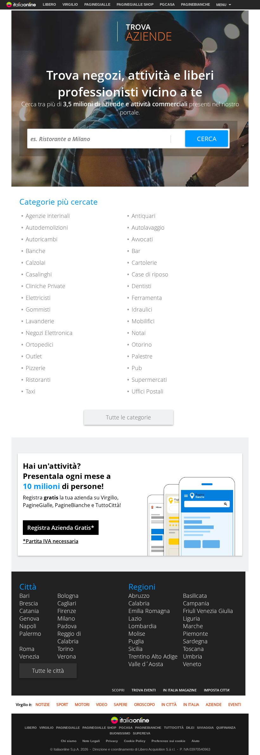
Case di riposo (150, 274)
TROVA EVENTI (144, 690)
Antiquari (143, 216)
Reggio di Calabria (69, 637)
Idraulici (142, 309)
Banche (35, 251)
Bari (24, 595)
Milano (66, 618)
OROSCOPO (144, 704)
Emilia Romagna (149, 611)
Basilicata (195, 595)
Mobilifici (143, 321)
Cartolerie (144, 262)
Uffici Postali (147, 391)
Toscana (193, 649)
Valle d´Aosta (145, 664)
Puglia (136, 641)
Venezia (29, 656)
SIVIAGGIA (205, 727)
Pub (137, 368)
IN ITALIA (191, 704)
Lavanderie (40, 321)
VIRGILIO (70, 4)
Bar (136, 251)
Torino (65, 649)
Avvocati (142, 239)
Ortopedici (39, 344)
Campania (196, 603)
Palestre (142, 356)
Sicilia (135, 649)
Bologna (68, 595)
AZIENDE (214, 704)
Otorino (142, 344)
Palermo (30, 633)
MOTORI (82, 704)
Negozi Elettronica (49, 333)
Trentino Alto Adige (153, 656)
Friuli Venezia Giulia (208, 611)
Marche (193, 626)
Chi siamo (68, 741)
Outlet (34, 356)
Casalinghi (39, 274)
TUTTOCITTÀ (174, 727)
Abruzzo (139, 595)
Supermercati (149, 379)
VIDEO (101, 704)
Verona (66, 656)
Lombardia (142, 626)
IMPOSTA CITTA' (217, 690)
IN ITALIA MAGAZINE (180, 690)
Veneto (192, 664)
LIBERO (49, 4)
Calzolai (35, 262)
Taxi (30, 391)
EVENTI (234, 704)
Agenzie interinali (48, 216)
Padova (67, 626)
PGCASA (167, 4)
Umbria (192, 656)
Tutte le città (48, 670)
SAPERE (120, 704)
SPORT (62, 704)
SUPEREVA (141, 733)
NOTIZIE (43, 704)
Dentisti (141, 286)
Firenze (66, 611)
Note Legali (91, 741)
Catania (29, 611)
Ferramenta (147, 297)
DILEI (190, 727)
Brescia (28, 603)
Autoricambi (41, 239)
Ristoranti (38, 379)
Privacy (112, 741)
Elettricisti (38, 297)
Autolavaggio (148, 227)
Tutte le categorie (128, 417)
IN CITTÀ (169, 704)
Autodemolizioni (47, 227)
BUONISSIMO (120, 733)
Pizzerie (35, 368)
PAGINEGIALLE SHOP (135, 4)
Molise (136, 633)
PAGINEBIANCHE (195, 4)
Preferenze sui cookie (168, 741)
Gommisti (38, 309)
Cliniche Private (45, 286)
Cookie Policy (135, 741)
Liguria (191, 618)
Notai (139, 333)
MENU (221, 5)
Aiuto (195, 741)
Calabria (139, 603)
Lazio (135, 618)
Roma (27, 649)
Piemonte (195, 633)
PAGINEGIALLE (97, 4)
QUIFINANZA (226, 727)
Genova (29, 618)
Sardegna (195, 641)
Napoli (27, 626)
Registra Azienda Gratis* (60, 527)
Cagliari (66, 603)
